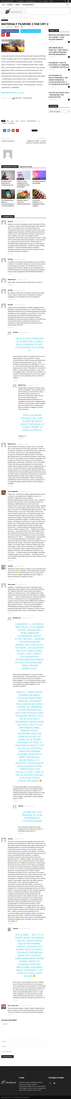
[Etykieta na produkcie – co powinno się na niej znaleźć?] (39, 194)
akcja (12, 121)
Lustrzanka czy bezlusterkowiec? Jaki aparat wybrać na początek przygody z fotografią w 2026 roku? (59, 80)
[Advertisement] (48, 11)
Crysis (17, 121)
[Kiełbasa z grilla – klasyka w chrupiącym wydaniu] (23, 194)
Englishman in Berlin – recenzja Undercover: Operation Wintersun (36, 142)
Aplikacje (9, 4)
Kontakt (51, 1)
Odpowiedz (10, 253)
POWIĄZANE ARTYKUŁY (9, 167)
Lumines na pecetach (7, 141)
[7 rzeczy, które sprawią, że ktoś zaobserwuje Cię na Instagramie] (23, 175)
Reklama (45, 1)
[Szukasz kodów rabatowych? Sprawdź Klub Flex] (8, 175)
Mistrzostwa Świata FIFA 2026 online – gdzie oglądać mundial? (59, 37)
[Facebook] (65, 1)
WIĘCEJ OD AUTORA (26, 167)
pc (39, 121)
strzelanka (11, 123)
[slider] (6, 98)
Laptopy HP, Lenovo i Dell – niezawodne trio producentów (59, 95)
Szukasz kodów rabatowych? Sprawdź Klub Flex (7, 183)
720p (8, 121)
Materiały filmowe (31, 121)
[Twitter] (68, 1)
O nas (40, 1)
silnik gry (4, 123)
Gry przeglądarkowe (30, 1)
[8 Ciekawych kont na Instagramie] (39, 175)
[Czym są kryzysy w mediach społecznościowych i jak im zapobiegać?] (8, 194)
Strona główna (20, 1)
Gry (3, 4)
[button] (67, 5)
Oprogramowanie (27, 4)
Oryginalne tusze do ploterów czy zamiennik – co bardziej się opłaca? (59, 65)
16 (23, 27)
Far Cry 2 (23, 121)
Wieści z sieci (4, 20)
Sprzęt (17, 4)
